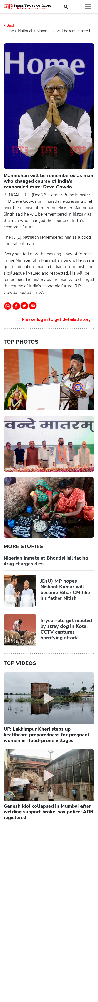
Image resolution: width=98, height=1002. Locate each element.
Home (9, 31)
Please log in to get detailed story (56, 319)
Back (10, 25)
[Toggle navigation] (88, 6)
